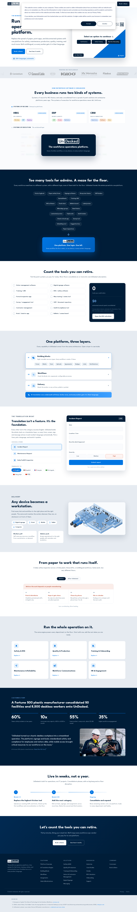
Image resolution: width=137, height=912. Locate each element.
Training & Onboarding (70, 871)
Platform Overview (46, 864)
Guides (88, 871)
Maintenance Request (24, 453)
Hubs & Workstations (47, 881)
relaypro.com (100, 904)
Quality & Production (69, 867)
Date (70, 425)
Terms (127, 891)
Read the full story (40, 749)
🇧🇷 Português (50, 470)
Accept (88, 24)
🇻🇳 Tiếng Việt (17, 474)
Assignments (44, 878)
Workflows (44, 874)
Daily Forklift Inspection (25, 460)
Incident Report (22, 447)
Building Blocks (45, 871)
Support (88, 881)
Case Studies (90, 867)
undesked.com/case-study (57, 907)
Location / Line (73, 433)
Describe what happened (77, 442)
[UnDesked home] (13, 3)
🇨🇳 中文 (27, 474)
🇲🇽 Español (26, 470)
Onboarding (90, 878)
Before (61, 578)
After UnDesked (73, 578)
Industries (89, 864)
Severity (71, 452)
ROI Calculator (90, 874)
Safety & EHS (67, 864)
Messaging (66, 883)
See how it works (35, 51)
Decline (104, 24)
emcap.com (56, 902)
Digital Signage (68, 880)
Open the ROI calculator (103, 316)
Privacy (122, 891)
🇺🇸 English (16, 470)
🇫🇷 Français (38, 470)
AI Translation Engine (47, 867)
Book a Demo (123, 4)
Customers (113, 864)
